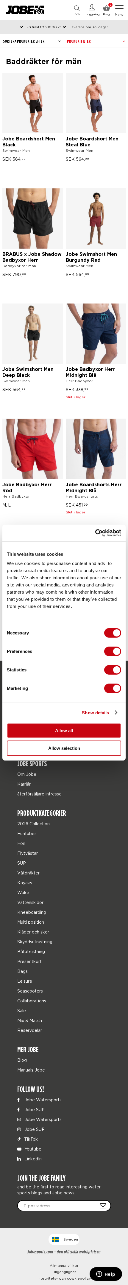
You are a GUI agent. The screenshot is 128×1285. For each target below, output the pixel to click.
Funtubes (27, 833)
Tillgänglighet (64, 1272)
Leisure (24, 981)
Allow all (64, 730)
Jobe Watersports (42, 1099)
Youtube (32, 1149)
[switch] (112, 651)
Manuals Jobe (31, 1070)
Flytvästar (27, 853)
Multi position (30, 922)
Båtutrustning (31, 951)
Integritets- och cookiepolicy (64, 1278)
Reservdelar (29, 1030)
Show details (95, 712)
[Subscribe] (103, 1205)
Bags (22, 971)
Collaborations (31, 1000)
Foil (21, 843)
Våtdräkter (28, 873)
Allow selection (64, 747)
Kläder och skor (33, 932)
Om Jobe (26, 774)
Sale (21, 1010)
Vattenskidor (30, 902)
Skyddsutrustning (34, 941)
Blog (22, 1060)
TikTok (30, 1139)
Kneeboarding (31, 912)
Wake (23, 892)
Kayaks (24, 882)
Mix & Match (29, 1020)
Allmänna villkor (64, 1265)
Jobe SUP (34, 1109)
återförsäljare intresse (39, 794)
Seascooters (30, 991)
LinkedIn (32, 1158)
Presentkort (29, 961)
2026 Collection (33, 823)
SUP (21, 863)
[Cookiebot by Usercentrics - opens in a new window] (95, 533)
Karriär (24, 784)
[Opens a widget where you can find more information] (105, 1274)
